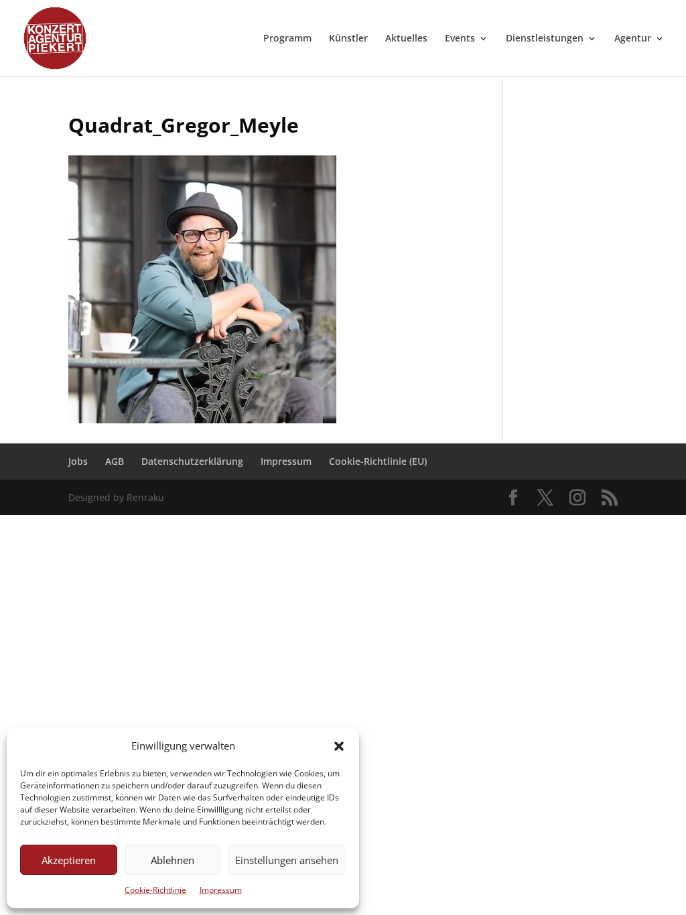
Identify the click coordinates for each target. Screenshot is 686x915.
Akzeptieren (69, 860)
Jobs (78, 461)
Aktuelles (406, 38)
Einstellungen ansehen (286, 860)
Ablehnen (172, 860)
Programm (287, 38)
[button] (339, 746)
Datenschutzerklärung (192, 461)
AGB (114, 461)
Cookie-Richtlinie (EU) (378, 461)
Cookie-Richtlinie (155, 890)
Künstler (348, 38)
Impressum (221, 890)
